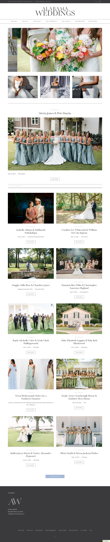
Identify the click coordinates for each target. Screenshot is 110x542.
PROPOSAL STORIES (30, 282)
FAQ (100, 1)
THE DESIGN (37, 21)
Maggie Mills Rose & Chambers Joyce (31, 285)
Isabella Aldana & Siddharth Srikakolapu (30, 232)
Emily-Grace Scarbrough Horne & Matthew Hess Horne (79, 397)
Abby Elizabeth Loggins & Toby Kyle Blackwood (79, 342)
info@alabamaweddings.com (16, 514)
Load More (54, 476)
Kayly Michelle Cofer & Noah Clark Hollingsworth (31, 342)
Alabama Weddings (16, 186)
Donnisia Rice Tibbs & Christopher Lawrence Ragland (79, 287)
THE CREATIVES (73, 530)
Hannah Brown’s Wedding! (43, 1)
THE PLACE (25, 21)
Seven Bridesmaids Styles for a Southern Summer (31, 397)
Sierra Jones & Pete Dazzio (55, 113)
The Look (14, 21)
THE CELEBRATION (51, 21)
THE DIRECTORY (80, 21)
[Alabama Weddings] (55, 11)
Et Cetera (31, 392)
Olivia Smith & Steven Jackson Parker (79, 453)
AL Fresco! (55, 51)
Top (55, 536)
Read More (31, 241)
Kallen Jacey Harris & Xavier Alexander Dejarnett (31, 455)
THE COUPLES (66, 21)
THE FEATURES (92, 21)
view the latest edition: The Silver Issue (20, 1)
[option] (55, 50)
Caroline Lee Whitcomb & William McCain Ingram (79, 232)
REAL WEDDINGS (55, 109)
